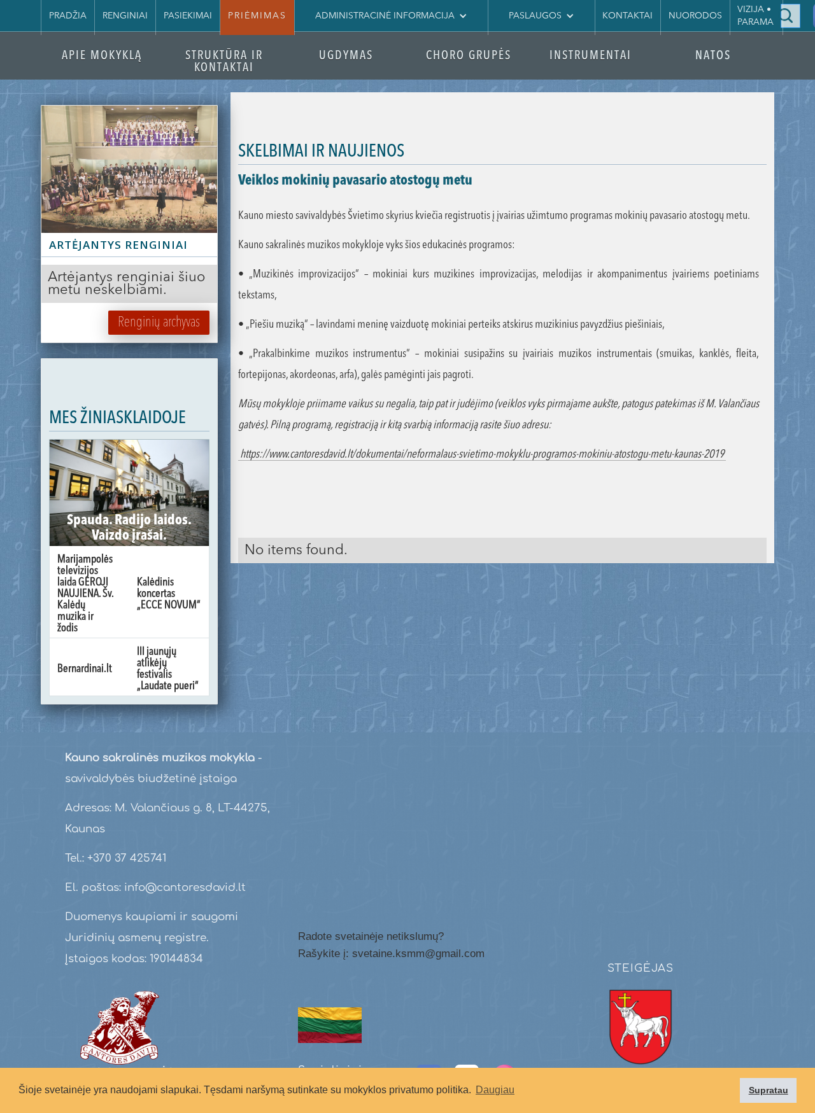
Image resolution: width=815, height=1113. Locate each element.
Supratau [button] (768, 1090)
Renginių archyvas (159, 323)
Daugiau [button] (495, 1089)
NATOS (713, 56)
